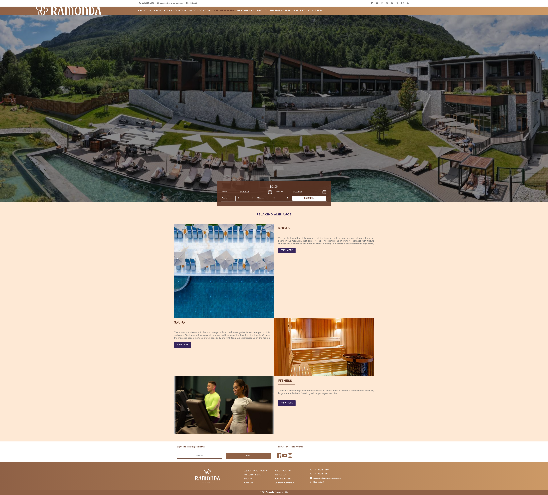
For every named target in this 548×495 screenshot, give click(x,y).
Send (248, 456)
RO (397, 3)
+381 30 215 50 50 (147, 3)
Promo (262, 11)
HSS (285, 492)
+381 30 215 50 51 (320, 474)
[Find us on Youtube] (377, 3)
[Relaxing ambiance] (68, 11)
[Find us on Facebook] (372, 3)
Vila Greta (315, 11)
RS (387, 3)
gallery (299, 11)
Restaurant (245, 11)
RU (408, 3)
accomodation (199, 11)
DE (392, 3)
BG (402, 3)
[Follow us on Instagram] (382, 3)
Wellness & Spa (223, 11)
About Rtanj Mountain (170, 11)
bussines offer (280, 11)
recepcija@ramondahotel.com (171, 3)
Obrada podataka (284, 483)
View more (287, 250)
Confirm (309, 198)
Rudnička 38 (192, 3)
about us (144, 11)
